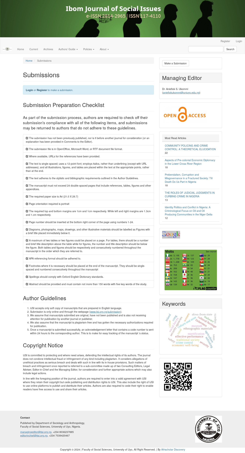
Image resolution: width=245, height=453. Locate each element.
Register (225, 41)
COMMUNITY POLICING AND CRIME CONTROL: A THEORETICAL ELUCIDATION (190, 147)
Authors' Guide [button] (67, 49)
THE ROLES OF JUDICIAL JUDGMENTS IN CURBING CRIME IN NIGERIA (190, 194)
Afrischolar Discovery (173, 449)
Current (33, 49)
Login (239, 41)
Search (230, 49)
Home (20, 49)
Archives (48, 49)
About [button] (103, 49)
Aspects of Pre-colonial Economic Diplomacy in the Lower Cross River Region (190, 161)
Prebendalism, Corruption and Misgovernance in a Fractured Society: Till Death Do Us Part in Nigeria (189, 178)
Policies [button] (88, 49)
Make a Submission (175, 63)
